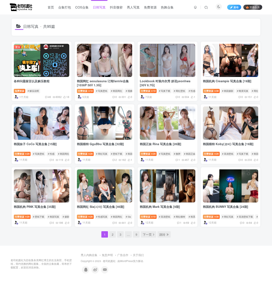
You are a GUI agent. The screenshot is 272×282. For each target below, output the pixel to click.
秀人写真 (133, 7)
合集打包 (64, 7)
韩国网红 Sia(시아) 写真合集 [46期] (100, 206)
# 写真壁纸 (101, 90)
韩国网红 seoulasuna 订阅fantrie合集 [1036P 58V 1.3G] (103, 83)
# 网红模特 (179, 216)
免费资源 (150, 7)
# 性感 (51, 153)
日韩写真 (99, 7)
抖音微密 (116, 7)
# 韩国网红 (116, 90)
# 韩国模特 (131, 153)
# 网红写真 (101, 153)
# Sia (128, 216)
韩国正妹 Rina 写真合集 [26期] (160, 144)
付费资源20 (22, 153)
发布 (236, 7)
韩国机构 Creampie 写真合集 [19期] (227, 81)
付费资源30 (211, 90)
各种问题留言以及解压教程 (32, 81)
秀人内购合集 (89, 255)
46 (49, 97)
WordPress (126, 261)
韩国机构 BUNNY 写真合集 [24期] (225, 206)
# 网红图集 (257, 90)
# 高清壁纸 (227, 153)
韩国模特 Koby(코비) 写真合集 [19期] (228, 144)
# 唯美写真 (242, 90)
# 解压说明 (33, 90)
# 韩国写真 (53, 216)
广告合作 (122, 255)
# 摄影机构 (68, 216)
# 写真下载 (164, 90)
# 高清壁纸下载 (245, 216)
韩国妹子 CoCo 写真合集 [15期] (35, 144)
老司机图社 (109, 261)
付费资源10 (85, 90)
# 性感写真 (101, 216)
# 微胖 (177, 153)
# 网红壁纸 (179, 90)
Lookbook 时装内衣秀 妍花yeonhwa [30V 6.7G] (165, 83)
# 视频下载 (131, 90)
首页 (51, 7)
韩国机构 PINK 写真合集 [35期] (35, 206)
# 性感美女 (194, 90)
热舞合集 (167, 7)
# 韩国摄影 (227, 90)
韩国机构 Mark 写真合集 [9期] (160, 206)
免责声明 (107, 255)
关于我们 (138, 255)
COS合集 (82, 7)
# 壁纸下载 (116, 153)
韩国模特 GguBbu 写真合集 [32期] (100, 144)
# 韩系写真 (194, 216)
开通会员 (254, 7)
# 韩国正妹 (189, 153)
